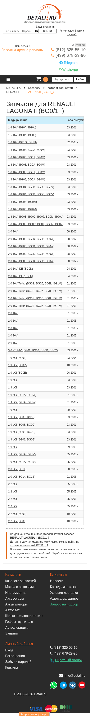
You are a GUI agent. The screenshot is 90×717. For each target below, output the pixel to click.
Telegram (70, 63)
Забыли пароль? (18, 662)
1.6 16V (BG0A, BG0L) (22, 127)
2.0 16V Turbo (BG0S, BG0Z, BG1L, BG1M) (35, 283)
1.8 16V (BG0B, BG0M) (22, 201)
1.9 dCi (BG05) (17, 357)
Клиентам (58, 574)
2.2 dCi (12, 484)
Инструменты (15, 592)
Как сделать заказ (63, 587)
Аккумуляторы (16, 604)
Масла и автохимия (20, 587)
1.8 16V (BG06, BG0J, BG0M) (26, 149)
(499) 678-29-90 (70, 55)
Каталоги (13, 574)
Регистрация (67, 30)
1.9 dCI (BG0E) (17, 372)
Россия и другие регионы (22, 50)
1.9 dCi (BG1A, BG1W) (22, 395)
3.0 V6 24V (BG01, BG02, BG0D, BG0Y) (33, 350)
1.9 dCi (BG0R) (17, 365)
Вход (9, 650)
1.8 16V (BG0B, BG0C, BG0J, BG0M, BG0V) (35, 216)
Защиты (11, 633)
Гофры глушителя (19, 621)
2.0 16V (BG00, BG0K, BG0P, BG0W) (31, 239)
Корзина (11, 667)
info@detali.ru (75, 675)
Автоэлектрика (16, 627)
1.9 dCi (12, 380)
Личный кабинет (19, 644)
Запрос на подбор (64, 604)
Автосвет (12, 610)
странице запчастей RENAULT (29, 545)
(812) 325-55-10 (70, 49)
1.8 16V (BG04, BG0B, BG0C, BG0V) (31, 187)
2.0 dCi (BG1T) (17, 469)
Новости (56, 581)
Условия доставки (64, 592)
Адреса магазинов (64, 598)
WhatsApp (70, 69)
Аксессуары (14, 598)
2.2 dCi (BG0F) (17, 513)
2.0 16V (13, 231)
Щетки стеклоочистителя (24, 616)
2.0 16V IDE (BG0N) (20, 268)
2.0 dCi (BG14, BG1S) (21, 476)
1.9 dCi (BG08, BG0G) (21, 417)
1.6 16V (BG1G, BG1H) (22, 142)
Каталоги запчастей (20, 581)
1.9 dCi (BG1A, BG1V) (22, 454)
